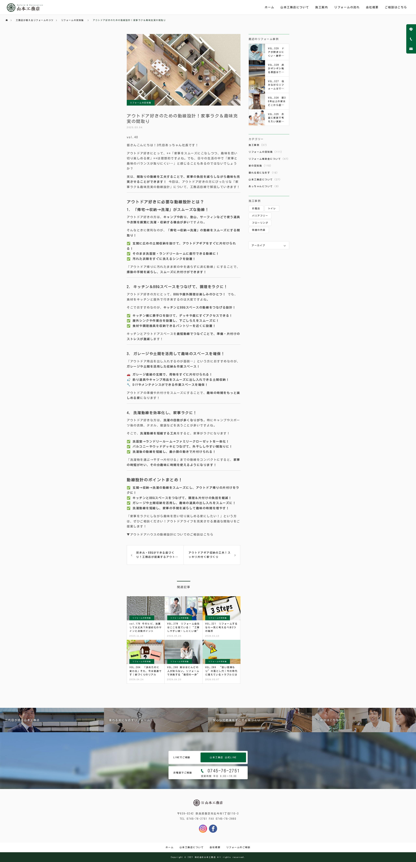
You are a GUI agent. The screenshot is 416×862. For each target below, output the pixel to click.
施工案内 (321, 7)
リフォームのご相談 (238, 847)
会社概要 (372, 7)
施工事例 (254, 145)
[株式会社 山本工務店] (208, 806)
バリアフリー (260, 216)
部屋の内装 (259, 230)
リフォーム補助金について (265, 159)
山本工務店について (294, 7)
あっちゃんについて (261, 186)
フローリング (260, 223)
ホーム (269, 7)
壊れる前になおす (259, 173)
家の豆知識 (255, 166)
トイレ (272, 208)
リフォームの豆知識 (140, 103)
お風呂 (256, 208)
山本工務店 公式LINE (223, 757)
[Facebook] (213, 828)
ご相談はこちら (396, 7)
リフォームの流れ (347, 7)
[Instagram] (203, 828)
